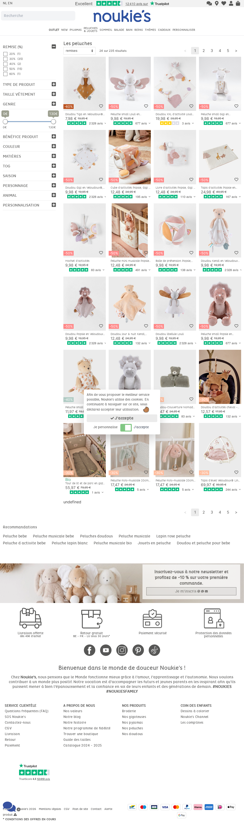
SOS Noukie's (15, 717)
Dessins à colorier (195, 711)
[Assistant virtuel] (209, 4)
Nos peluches (132, 728)
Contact (96, 809)
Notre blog (72, 717)
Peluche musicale (134, 536)
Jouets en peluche (154, 543)
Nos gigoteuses (134, 717)
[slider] (5, 121)
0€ (5, 127)
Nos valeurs (72, 711)
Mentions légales (50, 809)
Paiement (12, 745)
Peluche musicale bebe (53, 536)
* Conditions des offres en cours (29, 819)
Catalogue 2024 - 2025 (82, 745)
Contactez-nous (17, 723)
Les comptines (192, 723)
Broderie (129, 711)
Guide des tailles (77, 740)
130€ (52, 127)
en (10, 3)
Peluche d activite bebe (24, 543)
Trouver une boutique (80, 734)
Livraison (12, 734)
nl (5, 3)
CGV (8, 728)
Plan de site (80, 809)
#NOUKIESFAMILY (122, 691)
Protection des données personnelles (213, 634)
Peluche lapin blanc (70, 543)
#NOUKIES (222, 686)
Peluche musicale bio (113, 543)
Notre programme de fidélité (86, 728)
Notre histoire (74, 723)
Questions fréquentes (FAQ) (26, 711)
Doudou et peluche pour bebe (203, 543)
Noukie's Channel (194, 717)
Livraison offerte (30, 634)
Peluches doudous (96, 536)
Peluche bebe (15, 536)
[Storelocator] (217, 4)
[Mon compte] (231, 4)
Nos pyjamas (132, 723)
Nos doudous (132, 734)
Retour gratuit (91, 634)
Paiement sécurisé (153, 633)
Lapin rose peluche (173, 536)
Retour (10, 740)
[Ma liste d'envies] (223, 4)
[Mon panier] (238, 4)
